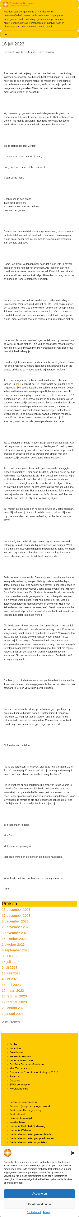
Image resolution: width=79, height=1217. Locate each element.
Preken (9, 903)
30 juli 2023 (10, 956)
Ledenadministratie (21, 1060)
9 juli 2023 (9, 967)
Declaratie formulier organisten (28, 1142)
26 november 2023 (16, 927)
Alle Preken (11, 1022)
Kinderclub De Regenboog (26, 1110)
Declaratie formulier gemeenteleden (31, 1134)
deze (18, 384)
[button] (73, 1153)
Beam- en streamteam (23, 1101)
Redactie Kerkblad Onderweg (27, 1126)
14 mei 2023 (11, 985)
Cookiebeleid (34, 1212)
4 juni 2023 (10, 979)
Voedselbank (17, 1122)
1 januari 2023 (13, 1014)
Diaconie (15, 1080)
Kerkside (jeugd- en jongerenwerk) (31, 1106)
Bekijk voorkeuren (39, 1204)
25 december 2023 (16, 910)
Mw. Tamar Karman (21, 1068)
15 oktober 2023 (14, 939)
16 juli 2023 (10, 962)
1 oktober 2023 (13, 944)
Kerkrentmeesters (20, 1056)
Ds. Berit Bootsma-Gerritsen (27, 1064)
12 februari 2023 (14, 1002)
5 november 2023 (15, 933)
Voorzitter (15, 1048)
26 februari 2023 (14, 996)
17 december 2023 (16, 915)
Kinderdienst (17, 1114)
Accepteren (39, 1193)
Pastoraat (15, 1076)
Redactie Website (20, 1130)
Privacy (46, 1212)
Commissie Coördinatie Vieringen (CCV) (34, 1072)
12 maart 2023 (13, 990)
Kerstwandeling (19, 1088)
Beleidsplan (17, 1052)
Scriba (13, 1044)
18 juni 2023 (11, 973)
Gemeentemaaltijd (21, 1118)
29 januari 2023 (14, 1008)
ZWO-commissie (20, 1084)
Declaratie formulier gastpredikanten (32, 1138)
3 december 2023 (15, 921)
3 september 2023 (16, 950)
